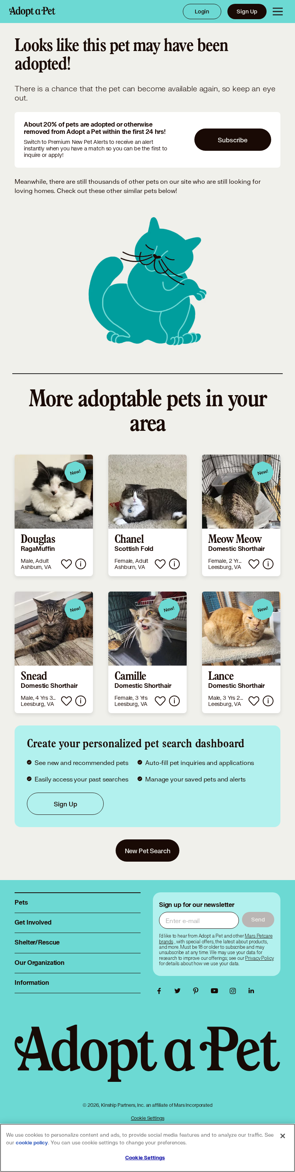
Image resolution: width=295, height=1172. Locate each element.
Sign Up (247, 11)
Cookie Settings (147, 1118)
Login (202, 11)
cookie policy (32, 1143)
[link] (54, 515)
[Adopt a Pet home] (32, 11)
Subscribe (232, 139)
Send (258, 919)
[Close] (282, 1135)
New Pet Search (148, 850)
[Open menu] (278, 11)
